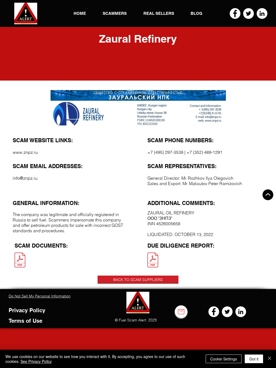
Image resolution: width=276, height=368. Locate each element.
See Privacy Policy (36, 361)
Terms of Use (25, 321)
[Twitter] (248, 13)
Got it (253, 359)
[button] (25, 13)
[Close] (269, 359)
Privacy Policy (27, 310)
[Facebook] (235, 13)
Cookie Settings (223, 359)
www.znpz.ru (25, 152)
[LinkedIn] (262, 13)
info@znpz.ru (25, 178)
